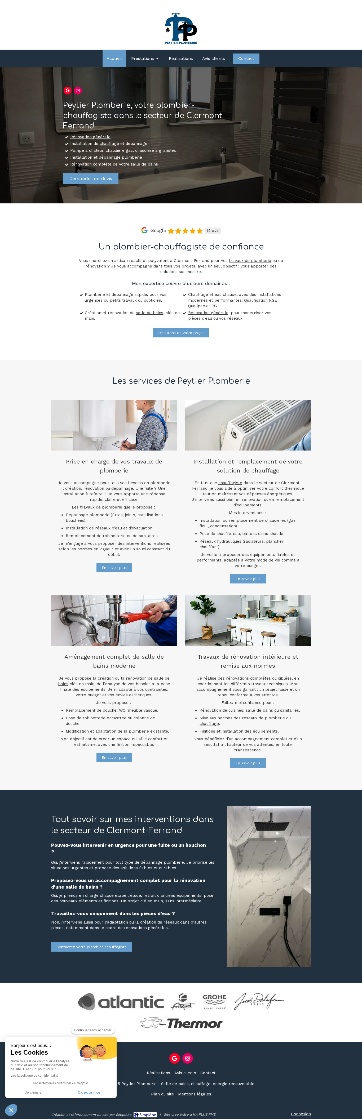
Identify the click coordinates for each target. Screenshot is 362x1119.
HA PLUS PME (204, 1114)
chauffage (109, 143)
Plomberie (95, 294)
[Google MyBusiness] (68, 91)
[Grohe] (214, 1001)
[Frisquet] (183, 1001)
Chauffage (198, 294)
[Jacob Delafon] (259, 1001)
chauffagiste (230, 482)
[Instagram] (78, 91)
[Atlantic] (121, 1001)
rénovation (93, 488)
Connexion (301, 1114)
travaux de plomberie (250, 260)
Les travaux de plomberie (97, 507)
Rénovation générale (90, 137)
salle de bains (144, 164)
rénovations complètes (248, 678)
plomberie (132, 157)
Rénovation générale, (208, 312)
